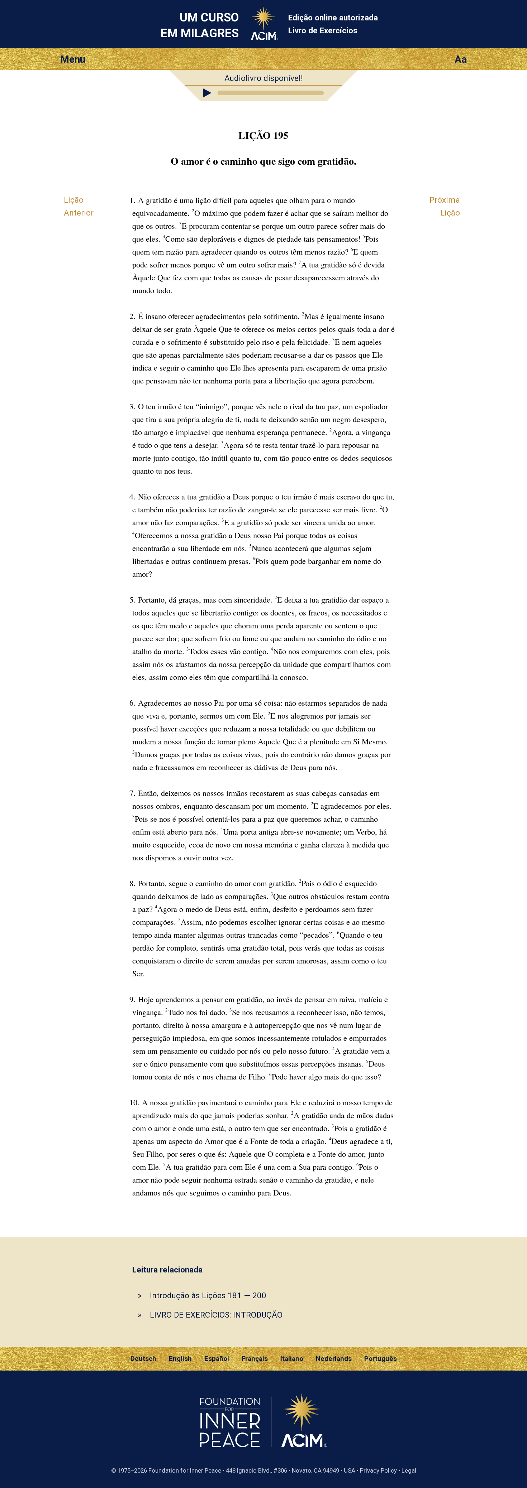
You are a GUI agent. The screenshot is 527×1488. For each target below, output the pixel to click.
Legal (409, 1470)
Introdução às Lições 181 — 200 (208, 1295)
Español (216, 1359)
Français (255, 1359)
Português (380, 1359)
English (180, 1359)
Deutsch (143, 1359)
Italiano (291, 1359)
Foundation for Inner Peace (184, 1470)
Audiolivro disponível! (263, 78)
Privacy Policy (378, 1470)
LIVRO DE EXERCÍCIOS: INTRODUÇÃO (216, 1314)
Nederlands (334, 1359)
